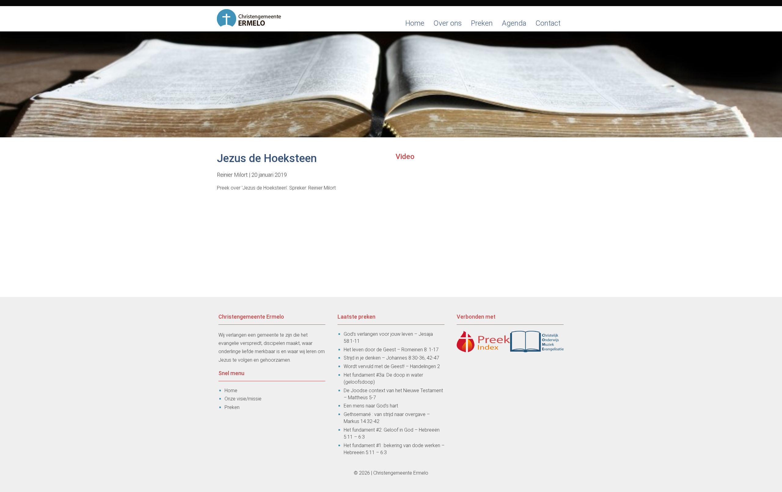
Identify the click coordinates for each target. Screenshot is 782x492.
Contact (548, 23)
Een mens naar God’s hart (371, 406)
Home (414, 23)
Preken (482, 23)
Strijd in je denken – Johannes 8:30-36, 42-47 (391, 358)
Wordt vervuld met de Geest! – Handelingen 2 (392, 366)
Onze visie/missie (243, 399)
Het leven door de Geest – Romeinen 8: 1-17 (391, 350)
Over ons (447, 23)
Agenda (514, 23)
